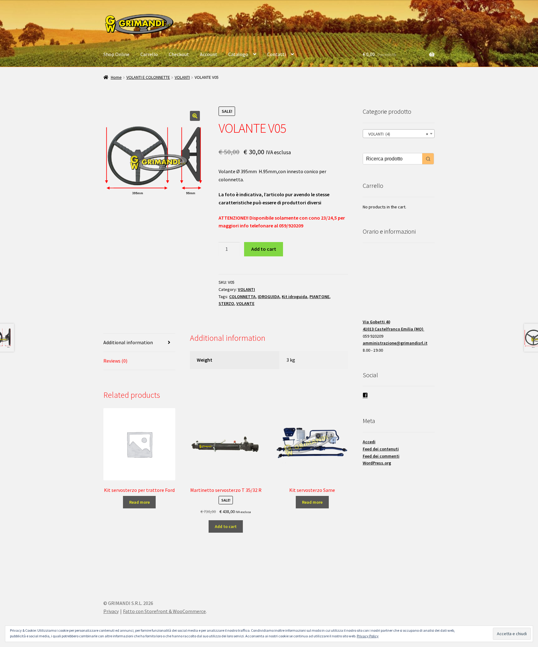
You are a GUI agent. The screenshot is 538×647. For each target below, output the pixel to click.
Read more (139, 502)
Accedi (369, 442)
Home (116, 77)
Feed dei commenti (381, 456)
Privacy (111, 611)
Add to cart (263, 249)
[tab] (139, 343)
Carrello (149, 54)
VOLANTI (182, 77)
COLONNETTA (242, 296)
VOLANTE (245, 303)
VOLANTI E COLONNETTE (148, 77)
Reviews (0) (115, 361)
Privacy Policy (368, 636)
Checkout (179, 54)
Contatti (276, 54)
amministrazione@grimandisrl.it (395, 343)
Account (208, 54)
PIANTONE (319, 296)
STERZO (226, 303)
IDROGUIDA (269, 296)
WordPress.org (377, 463)
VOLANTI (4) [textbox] (397, 134)
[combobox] (399, 133)
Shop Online (116, 54)
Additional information (128, 342)
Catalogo (238, 54)
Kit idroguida (294, 296)
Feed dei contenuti (381, 449)
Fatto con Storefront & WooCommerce (164, 611)
